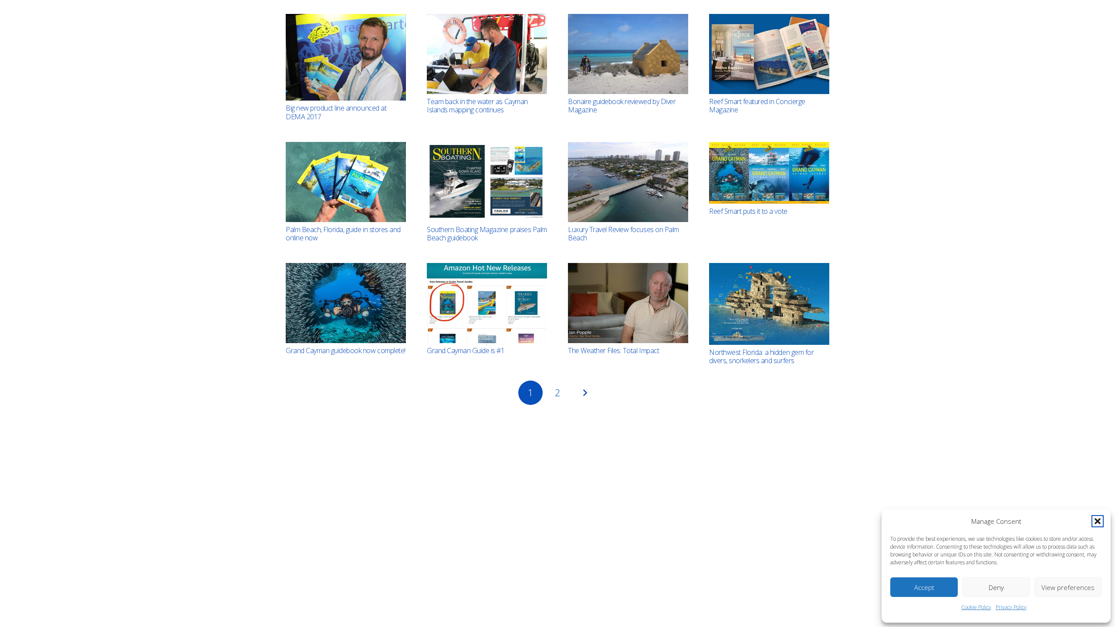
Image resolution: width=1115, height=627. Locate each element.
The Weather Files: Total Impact (613, 350)
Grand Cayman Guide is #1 (465, 350)
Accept (924, 587)
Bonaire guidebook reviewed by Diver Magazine (622, 106)
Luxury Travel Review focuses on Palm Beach (623, 234)
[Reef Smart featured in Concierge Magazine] (769, 54)
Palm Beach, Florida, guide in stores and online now (343, 234)
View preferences (1068, 587)
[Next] (584, 393)
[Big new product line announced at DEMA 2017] (346, 57)
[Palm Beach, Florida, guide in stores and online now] (346, 182)
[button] (1097, 521)
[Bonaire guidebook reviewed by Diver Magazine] (628, 54)
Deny (996, 587)
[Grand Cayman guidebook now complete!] (346, 303)
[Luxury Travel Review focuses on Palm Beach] (628, 182)
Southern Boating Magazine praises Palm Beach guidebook (487, 234)
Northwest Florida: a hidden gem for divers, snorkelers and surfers (761, 356)
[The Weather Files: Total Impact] (628, 303)
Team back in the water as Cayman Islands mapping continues (477, 106)
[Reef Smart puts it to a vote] (769, 173)
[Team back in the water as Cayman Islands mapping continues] (487, 54)
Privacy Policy (1011, 607)
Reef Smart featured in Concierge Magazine (757, 106)
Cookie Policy (976, 607)
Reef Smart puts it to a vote (748, 211)
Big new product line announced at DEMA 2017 (336, 112)
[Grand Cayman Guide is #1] (487, 303)
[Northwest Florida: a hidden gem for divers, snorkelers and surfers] (769, 304)
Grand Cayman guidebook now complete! (345, 350)
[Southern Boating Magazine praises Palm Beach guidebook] (487, 182)
